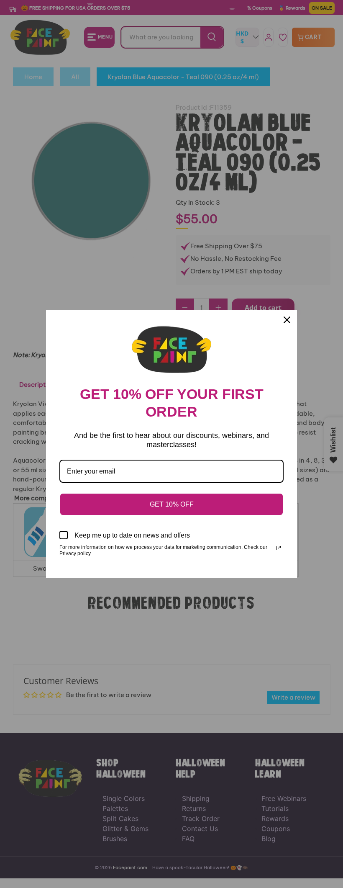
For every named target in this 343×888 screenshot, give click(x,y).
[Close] (287, 320)
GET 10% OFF (172, 504)
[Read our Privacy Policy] (279, 548)
